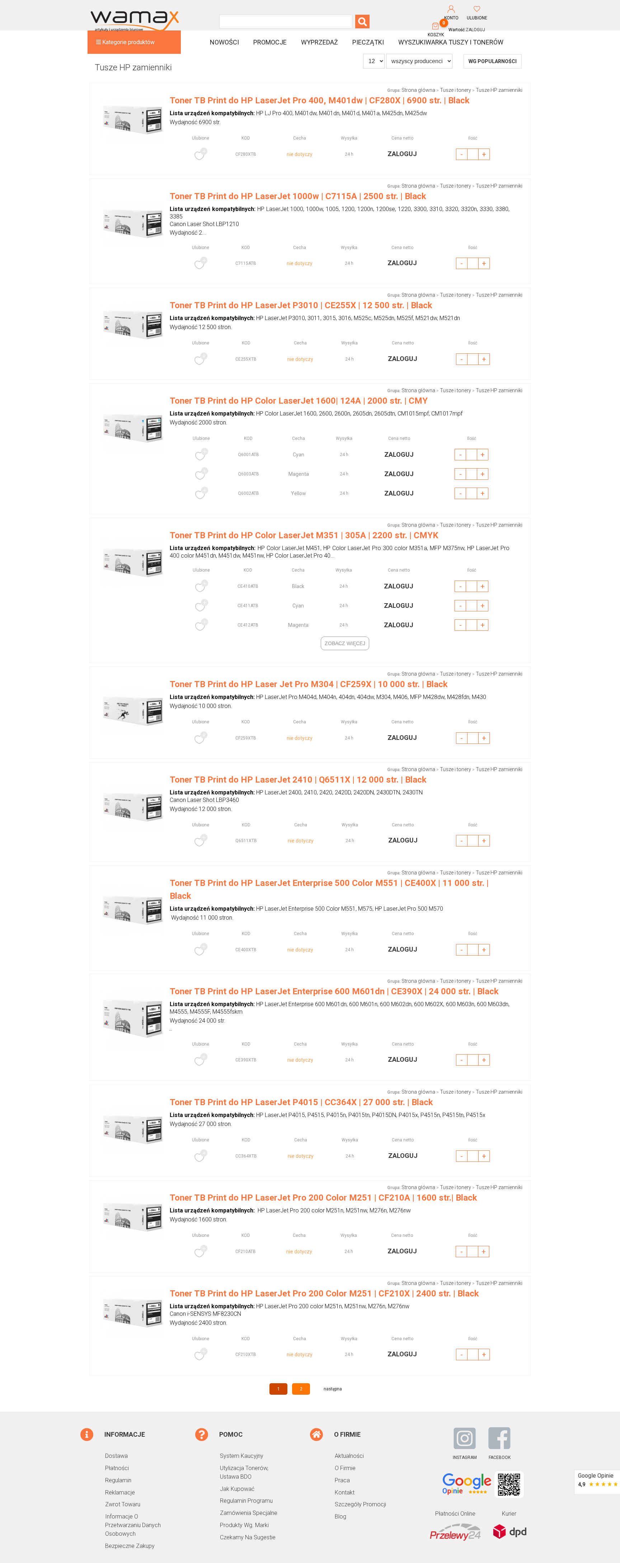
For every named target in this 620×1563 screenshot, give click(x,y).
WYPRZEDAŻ (319, 42)
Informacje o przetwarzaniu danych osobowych (133, 1525)
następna (333, 1388)
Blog (340, 1516)
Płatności (117, 1468)
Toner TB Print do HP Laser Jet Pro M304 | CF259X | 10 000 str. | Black (309, 684)
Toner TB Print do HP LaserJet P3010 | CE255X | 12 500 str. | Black (301, 305)
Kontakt (344, 1492)
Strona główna (418, 90)
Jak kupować (237, 1488)
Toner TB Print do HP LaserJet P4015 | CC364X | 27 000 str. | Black (301, 1102)
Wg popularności (493, 61)
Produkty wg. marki (244, 1525)
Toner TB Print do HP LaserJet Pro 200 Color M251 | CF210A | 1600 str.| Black (323, 1198)
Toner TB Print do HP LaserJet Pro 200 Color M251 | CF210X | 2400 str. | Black (324, 1294)
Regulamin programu (246, 1500)
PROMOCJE (270, 42)
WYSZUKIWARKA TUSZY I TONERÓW (450, 42)
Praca (342, 1480)
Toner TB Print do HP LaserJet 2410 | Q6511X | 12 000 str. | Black (298, 780)
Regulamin (118, 1480)
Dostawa (116, 1455)
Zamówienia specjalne (248, 1513)
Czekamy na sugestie (248, 1537)
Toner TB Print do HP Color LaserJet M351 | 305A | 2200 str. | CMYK (304, 535)
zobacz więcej (345, 643)
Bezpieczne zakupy (130, 1546)
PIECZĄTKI (368, 42)
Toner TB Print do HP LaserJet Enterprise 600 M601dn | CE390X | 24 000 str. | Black (334, 991)
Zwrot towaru (122, 1504)
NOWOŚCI (224, 42)
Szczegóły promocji (360, 1504)
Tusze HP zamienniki (499, 90)
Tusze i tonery (455, 90)
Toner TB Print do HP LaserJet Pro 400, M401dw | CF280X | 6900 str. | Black (320, 100)
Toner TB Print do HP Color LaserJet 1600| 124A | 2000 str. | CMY (299, 401)
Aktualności (349, 1455)
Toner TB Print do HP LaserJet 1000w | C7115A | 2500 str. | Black (298, 196)
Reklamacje (120, 1492)
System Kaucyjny (241, 1455)
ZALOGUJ (475, 29)
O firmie (345, 1468)
